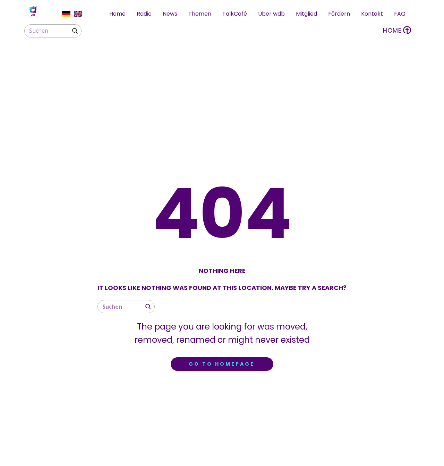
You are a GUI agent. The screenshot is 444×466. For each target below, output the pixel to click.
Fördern (339, 14)
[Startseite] (33, 11)
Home (117, 14)
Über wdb (271, 14)
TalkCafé (234, 14)
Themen (199, 14)
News (170, 14)
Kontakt (372, 14)
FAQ (399, 14)
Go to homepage (222, 363)
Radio (144, 14)
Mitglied (306, 14)
